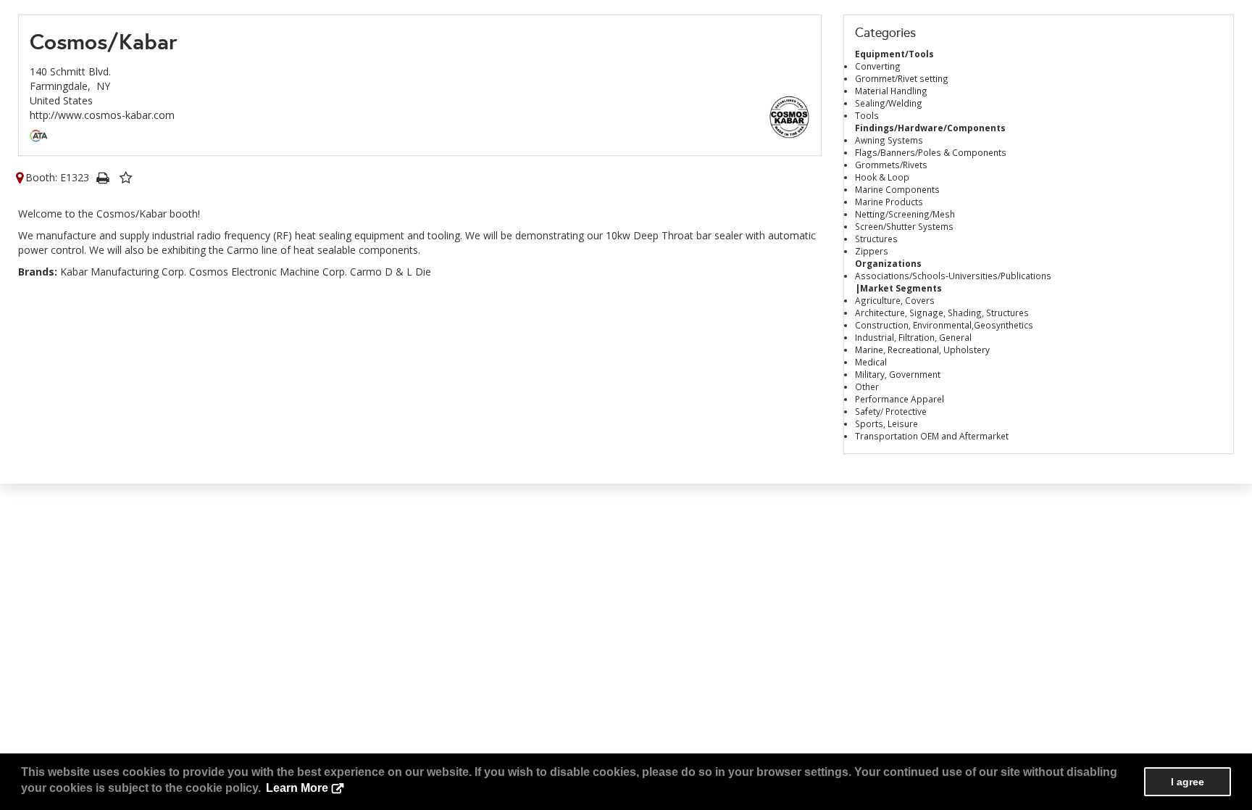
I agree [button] (1187, 782)
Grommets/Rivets (891, 164)
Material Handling (891, 90)
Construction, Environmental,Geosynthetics (944, 325)
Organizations (888, 263)
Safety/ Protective (891, 411)
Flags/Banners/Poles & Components (930, 152)
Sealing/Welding (888, 103)
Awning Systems (889, 140)
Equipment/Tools (894, 53)
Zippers (871, 251)
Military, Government (897, 374)
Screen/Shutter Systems (904, 226)
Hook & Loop (882, 177)
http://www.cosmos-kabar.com (102, 115)
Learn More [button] (297, 788)
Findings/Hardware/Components (930, 127)
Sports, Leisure (886, 423)
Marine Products (889, 201)
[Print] (102, 177)
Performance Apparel (899, 399)
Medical (871, 362)
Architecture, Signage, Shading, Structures (942, 312)
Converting (878, 66)
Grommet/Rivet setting (901, 78)
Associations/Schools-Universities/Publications (953, 275)
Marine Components (897, 189)
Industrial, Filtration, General (913, 337)
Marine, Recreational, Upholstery (922, 349)
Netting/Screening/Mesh (905, 214)
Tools (867, 115)
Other (867, 386)
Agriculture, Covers (895, 300)
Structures (876, 238)
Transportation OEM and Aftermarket (932, 436)
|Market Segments (898, 288)
